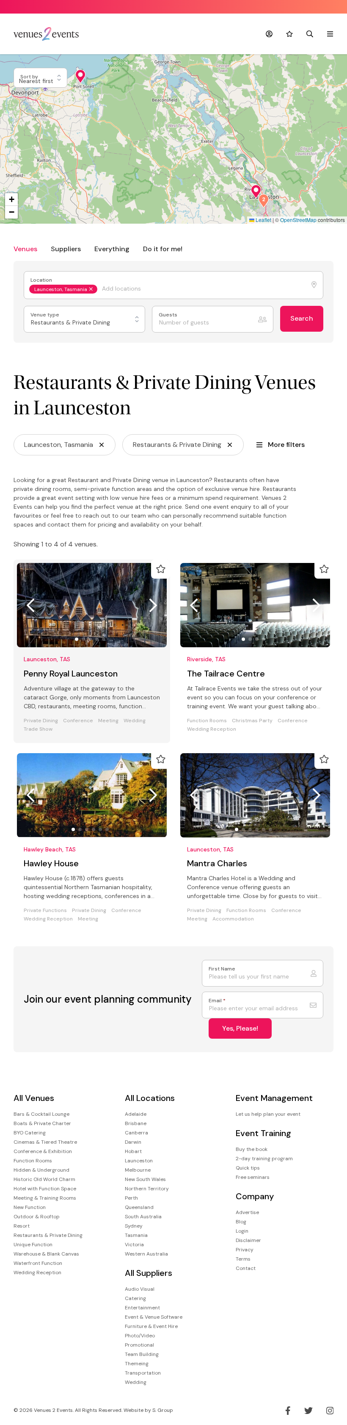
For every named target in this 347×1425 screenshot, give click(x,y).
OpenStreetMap (298, 219)
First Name (222, 969)
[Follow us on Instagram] (330, 1410)
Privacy (244, 1249)
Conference (78, 721)
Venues (25, 248)
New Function (30, 1207)
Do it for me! (162, 248)
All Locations (150, 1098)
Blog (241, 1221)
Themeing (137, 1363)
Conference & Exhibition (43, 1151)
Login (242, 1231)
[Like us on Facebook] (287, 1410)
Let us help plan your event (268, 1114)
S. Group (162, 1410)
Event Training (263, 1133)
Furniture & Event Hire (151, 1326)
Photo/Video (140, 1335)
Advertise (247, 1212)
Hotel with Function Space (45, 1188)
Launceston (139, 1160)
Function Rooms (207, 721)
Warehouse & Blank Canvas (46, 1253)
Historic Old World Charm (44, 1179)
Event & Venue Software (153, 1317)
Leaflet (262, 219)
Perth (131, 1198)
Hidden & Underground (41, 1170)
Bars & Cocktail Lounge (41, 1114)
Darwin (133, 1142)
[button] (80, 76)
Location (41, 280)
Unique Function (33, 1244)
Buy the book (251, 1149)
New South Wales (145, 1179)
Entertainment (142, 1307)
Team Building (142, 1354)
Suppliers (66, 248)
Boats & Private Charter (42, 1123)
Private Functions (45, 910)
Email (217, 1001)
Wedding (135, 721)
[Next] (153, 605)
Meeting (108, 721)
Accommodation (233, 919)
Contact (246, 1268)
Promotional (139, 1345)
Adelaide (135, 1114)
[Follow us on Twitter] (308, 1410)
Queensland (139, 1207)
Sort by (29, 77)
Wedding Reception (211, 729)
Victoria (134, 1244)
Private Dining (41, 721)
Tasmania (136, 1235)
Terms (243, 1259)
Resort (22, 1226)
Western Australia (146, 1253)
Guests (169, 315)
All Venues (34, 1098)
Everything (111, 248)
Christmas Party (252, 721)
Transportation (143, 1373)
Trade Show (38, 729)
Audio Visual (139, 1289)
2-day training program (264, 1158)
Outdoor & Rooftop (37, 1216)
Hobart (133, 1151)
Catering (135, 1298)
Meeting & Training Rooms (45, 1198)
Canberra (136, 1132)
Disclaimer (248, 1240)
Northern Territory (147, 1188)
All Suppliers (148, 1273)
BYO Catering (30, 1132)
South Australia (143, 1216)
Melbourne (138, 1170)
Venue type (45, 315)
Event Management (274, 1098)
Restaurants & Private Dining (48, 1235)
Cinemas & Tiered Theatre (45, 1142)
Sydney (134, 1226)
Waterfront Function (38, 1263)
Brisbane (135, 1123)
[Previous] (30, 605)
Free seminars (253, 1177)
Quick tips (248, 1167)
